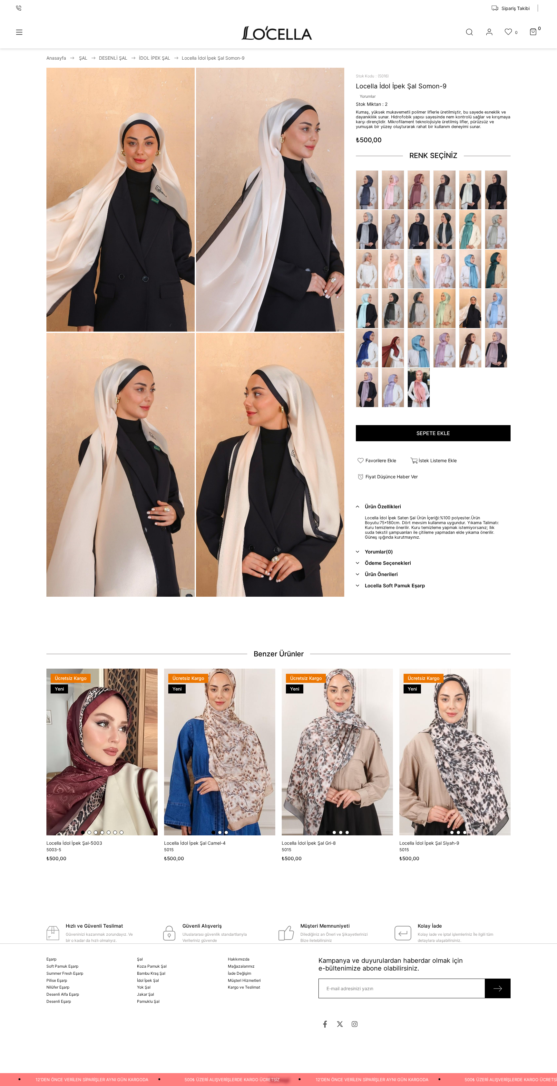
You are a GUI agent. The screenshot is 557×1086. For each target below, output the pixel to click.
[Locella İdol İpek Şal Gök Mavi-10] (498, 308)
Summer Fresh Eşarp (64, 973)
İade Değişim (239, 973)
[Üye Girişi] (489, 32)
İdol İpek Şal (148, 980)
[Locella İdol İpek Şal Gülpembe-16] (446, 348)
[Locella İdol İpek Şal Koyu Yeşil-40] (446, 229)
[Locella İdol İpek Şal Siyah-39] (420, 229)
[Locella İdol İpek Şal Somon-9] (472, 308)
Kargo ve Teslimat (244, 987)
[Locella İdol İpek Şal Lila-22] (394, 387)
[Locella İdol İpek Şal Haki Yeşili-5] (394, 308)
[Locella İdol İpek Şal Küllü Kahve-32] (446, 190)
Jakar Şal (145, 994)
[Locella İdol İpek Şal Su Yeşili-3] (369, 308)
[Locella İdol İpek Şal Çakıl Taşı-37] (369, 229)
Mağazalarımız (241, 966)
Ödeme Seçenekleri (388, 563)
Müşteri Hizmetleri (244, 980)
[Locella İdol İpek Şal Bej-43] (369, 269)
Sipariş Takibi (516, 8)
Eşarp (51, 959)
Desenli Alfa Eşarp (62, 994)
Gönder (498, 988)
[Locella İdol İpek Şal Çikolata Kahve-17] (472, 348)
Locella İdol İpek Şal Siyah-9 (429, 843)
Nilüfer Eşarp (57, 987)
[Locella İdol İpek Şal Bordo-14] (394, 348)
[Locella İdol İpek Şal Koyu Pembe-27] (420, 190)
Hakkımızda (238, 959)
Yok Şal (144, 987)
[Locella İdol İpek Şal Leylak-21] (369, 387)
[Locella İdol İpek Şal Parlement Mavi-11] (369, 348)
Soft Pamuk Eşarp (62, 966)
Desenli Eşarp (58, 1001)
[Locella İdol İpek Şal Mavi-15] (420, 348)
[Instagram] (354, 1024)
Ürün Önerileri (381, 574)
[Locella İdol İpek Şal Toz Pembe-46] (446, 269)
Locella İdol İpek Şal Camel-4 (195, 843)
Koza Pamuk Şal (152, 966)
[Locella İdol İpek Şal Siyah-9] (455, 752)
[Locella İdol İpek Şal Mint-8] (446, 308)
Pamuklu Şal (148, 1001)
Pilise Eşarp (56, 980)
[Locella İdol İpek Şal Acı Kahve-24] (498, 190)
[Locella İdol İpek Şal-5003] (102, 752)
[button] (83, 832)
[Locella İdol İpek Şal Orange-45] (420, 269)
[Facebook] (325, 1024)
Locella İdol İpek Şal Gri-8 (309, 843)
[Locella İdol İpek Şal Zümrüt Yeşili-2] (498, 269)
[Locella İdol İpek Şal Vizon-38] (394, 229)
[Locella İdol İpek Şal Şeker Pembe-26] (394, 190)
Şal (140, 959)
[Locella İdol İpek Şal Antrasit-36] (369, 190)
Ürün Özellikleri (383, 506)
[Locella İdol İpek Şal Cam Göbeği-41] (472, 229)
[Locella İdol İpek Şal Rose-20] (498, 348)
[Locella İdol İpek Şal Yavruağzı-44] (394, 269)
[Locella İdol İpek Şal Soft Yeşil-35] (472, 190)
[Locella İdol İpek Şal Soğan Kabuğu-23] (420, 387)
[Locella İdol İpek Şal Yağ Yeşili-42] (498, 229)
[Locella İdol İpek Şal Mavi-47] (472, 269)
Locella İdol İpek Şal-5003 (74, 843)
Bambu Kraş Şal (151, 973)
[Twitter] (340, 1024)
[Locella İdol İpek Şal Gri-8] (337, 752)
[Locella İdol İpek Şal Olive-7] (420, 308)
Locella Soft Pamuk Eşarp (395, 586)
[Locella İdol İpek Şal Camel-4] (219, 752)
